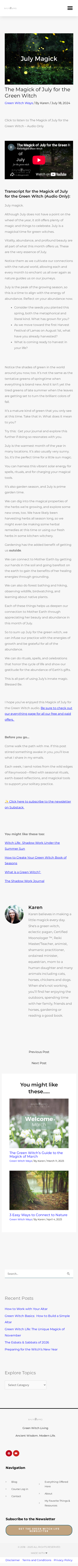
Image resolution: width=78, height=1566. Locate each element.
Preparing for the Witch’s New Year (31, 1349)
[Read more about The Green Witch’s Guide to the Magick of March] (39, 1123)
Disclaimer (12, 1560)
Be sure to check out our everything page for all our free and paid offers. (38, 713)
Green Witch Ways (19, 103)
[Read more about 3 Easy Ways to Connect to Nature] (39, 1190)
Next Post (39, 1063)
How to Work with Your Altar (26, 1309)
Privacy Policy (63, 1560)
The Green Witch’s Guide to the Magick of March (36, 1154)
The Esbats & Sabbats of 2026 (27, 1342)
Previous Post (39, 1052)
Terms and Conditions (36, 1560)
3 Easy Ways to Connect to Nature (38, 1215)
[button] (70, 8)
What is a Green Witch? (23, 872)
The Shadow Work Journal (24, 881)
